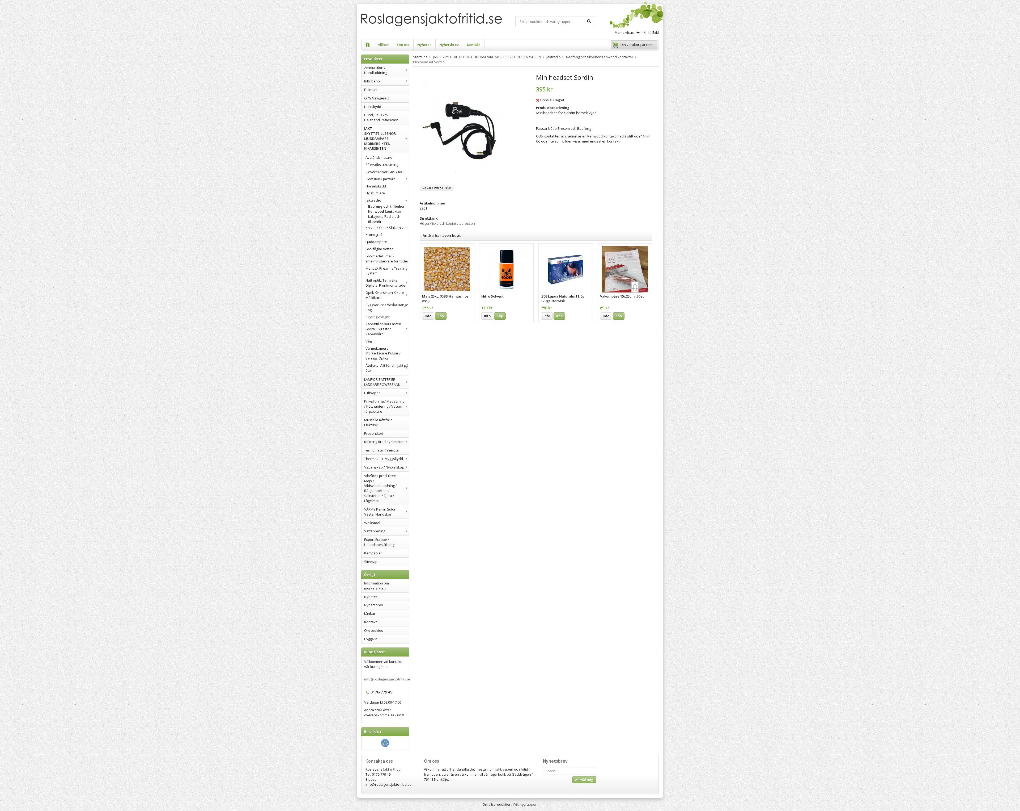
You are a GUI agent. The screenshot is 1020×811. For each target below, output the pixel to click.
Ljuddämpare (376, 241)
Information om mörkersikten (376, 586)
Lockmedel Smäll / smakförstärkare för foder (387, 259)
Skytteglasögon (378, 316)
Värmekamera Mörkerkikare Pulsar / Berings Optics (383, 353)
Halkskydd (372, 106)
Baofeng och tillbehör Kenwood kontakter (386, 209)
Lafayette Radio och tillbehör (384, 219)
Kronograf (374, 234)
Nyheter (424, 44)
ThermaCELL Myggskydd (383, 458)
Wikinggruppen (525, 804)
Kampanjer (373, 553)
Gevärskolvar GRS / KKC (385, 171)
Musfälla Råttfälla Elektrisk (378, 422)
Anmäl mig (584, 779)
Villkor (383, 44)
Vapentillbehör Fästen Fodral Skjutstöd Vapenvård (383, 328)
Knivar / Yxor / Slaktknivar (386, 227)
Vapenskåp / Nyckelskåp (384, 467)
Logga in (370, 639)
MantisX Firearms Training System (386, 271)
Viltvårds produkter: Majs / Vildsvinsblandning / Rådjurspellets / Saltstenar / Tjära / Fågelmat (380, 488)
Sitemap (370, 561)
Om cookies (373, 630)
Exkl (655, 32)
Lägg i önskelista (436, 187)
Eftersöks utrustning (382, 164)
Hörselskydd (376, 186)
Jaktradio (373, 200)
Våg (369, 341)
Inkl (643, 32)
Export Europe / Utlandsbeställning (379, 542)
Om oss (403, 44)
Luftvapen (372, 392)
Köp (440, 315)
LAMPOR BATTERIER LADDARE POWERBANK (382, 382)
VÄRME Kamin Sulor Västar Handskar (380, 512)
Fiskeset (370, 89)
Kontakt (473, 44)
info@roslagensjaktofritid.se (387, 679)
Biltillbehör (372, 81)
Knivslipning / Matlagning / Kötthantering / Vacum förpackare (384, 406)
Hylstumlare (375, 193)
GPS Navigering (376, 98)
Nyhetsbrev (449, 44)
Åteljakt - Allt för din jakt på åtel (387, 368)
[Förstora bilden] (472, 126)
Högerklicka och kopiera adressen (447, 223)
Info (428, 315)
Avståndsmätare (379, 157)
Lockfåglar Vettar (379, 248)
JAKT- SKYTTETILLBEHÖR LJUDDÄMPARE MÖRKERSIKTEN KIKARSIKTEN (380, 138)
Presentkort (373, 433)
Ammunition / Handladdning (375, 70)
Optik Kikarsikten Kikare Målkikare (385, 295)
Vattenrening (374, 531)
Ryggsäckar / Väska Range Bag (387, 307)
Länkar (369, 613)
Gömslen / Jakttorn (381, 179)
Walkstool (372, 522)
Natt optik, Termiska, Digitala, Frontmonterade (385, 283)
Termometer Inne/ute (381, 450)
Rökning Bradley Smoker (384, 441)
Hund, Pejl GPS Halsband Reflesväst (381, 117)
